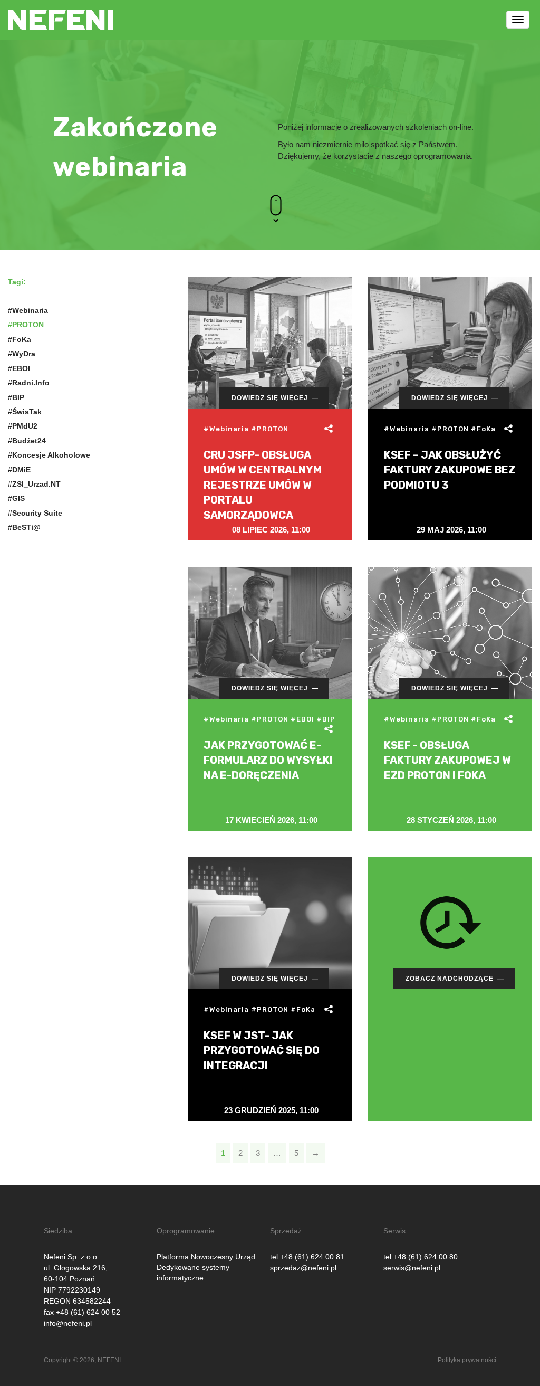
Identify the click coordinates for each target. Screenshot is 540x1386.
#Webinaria (28, 310)
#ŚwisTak (25, 411)
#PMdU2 (22, 426)
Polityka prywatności (467, 1360)
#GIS (16, 498)
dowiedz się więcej (270, 398)
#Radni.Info (29, 382)
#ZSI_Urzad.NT (34, 484)
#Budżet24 (27, 440)
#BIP (16, 397)
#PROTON (26, 324)
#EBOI (19, 368)
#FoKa (19, 339)
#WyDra (21, 353)
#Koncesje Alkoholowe (49, 455)
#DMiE (19, 470)
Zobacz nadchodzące (450, 978)
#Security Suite (35, 513)
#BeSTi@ (24, 527)
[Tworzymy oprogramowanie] (60, 13)
